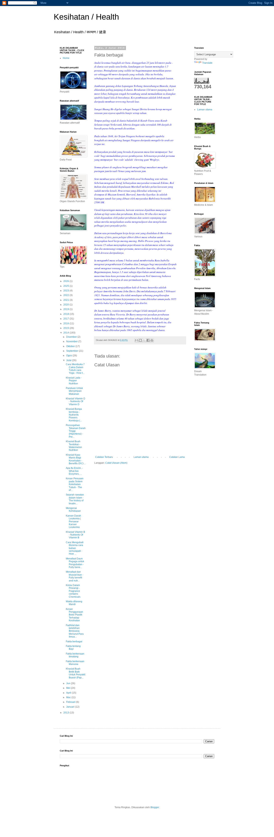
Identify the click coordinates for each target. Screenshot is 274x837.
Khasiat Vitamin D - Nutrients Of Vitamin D (75, 401)
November (72, 341)
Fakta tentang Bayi (73, 647)
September (72, 351)
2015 (66, 328)
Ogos (69, 355)
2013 (66, 712)
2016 (66, 323)
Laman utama (141, 457)
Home (66, 58)
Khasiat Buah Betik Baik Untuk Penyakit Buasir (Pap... (75, 673)
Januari (70, 706)
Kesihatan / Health (86, 16)
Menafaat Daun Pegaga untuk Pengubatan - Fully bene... (75, 563)
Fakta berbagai (74, 641)
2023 (66, 290)
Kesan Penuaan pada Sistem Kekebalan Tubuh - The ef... (74, 484)
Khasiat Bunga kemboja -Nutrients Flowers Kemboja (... (74, 415)
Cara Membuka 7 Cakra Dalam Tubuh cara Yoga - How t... (75, 368)
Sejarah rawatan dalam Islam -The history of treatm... (75, 499)
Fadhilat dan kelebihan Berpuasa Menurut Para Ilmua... (75, 631)
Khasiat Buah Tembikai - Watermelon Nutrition (74, 445)
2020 (66, 304)
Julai (69, 360)
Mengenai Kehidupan (73, 509)
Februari (71, 702)
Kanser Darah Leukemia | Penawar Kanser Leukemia (73, 521)
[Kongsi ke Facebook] (148, 340)
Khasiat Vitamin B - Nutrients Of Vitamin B (75, 535)
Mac (68, 697)
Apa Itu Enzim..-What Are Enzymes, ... (74, 471)
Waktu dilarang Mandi (74, 603)
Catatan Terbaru (104, 457)
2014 (66, 332)
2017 (66, 318)
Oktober (70, 346)
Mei (68, 688)
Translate (207, 62)
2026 (66, 281)
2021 (66, 300)
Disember (71, 336)
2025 (66, 286)
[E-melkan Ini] (137, 340)
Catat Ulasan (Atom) (116, 462)
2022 (66, 295)
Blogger (154, 807)
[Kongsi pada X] (144, 340)
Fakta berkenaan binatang (75, 655)
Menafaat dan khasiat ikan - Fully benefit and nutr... (74, 576)
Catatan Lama (177, 457)
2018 (66, 314)
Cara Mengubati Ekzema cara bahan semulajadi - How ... (74, 548)
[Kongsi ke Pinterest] (152, 340)
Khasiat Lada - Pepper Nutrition (74, 380)
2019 (66, 309)
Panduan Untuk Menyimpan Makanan (74, 391)
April (69, 692)
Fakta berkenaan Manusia (75, 663)
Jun (68, 683)
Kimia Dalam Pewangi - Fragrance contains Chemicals (73, 591)
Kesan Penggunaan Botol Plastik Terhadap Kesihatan (74, 615)
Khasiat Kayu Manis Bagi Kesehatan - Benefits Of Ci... (75, 459)
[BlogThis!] (140, 340)
